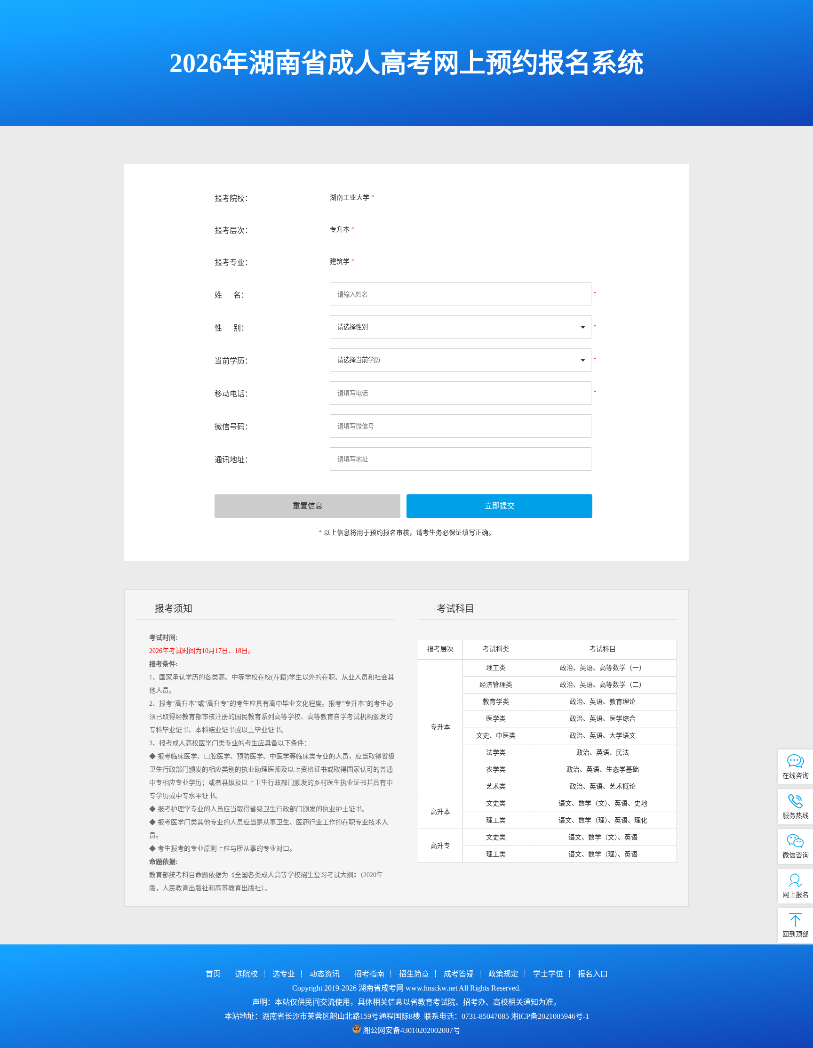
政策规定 (503, 973)
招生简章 (414, 973)
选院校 (246, 973)
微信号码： (233, 427)
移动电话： (233, 394)
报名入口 (593, 973)
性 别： (231, 328)
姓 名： (231, 295)
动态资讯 (325, 973)
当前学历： (233, 361)
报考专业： (233, 262)
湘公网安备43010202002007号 (412, 1030)
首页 (213, 973)
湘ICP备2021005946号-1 (550, 1016)
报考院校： (233, 198)
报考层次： (233, 230)
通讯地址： (233, 460)
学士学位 (548, 973)
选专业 (283, 973)
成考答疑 (459, 973)
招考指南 (369, 973)
